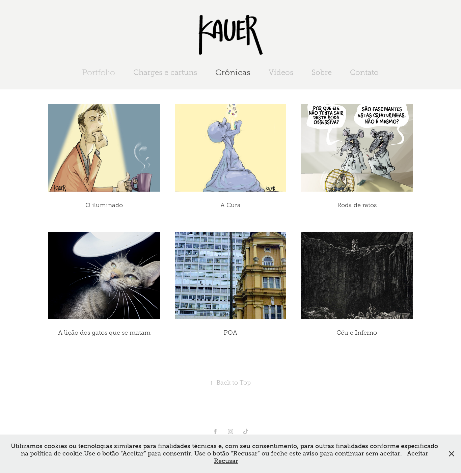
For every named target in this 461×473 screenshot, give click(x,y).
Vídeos (281, 72)
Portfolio (98, 72)
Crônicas (232, 72)
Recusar (226, 460)
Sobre (321, 72)
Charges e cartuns (165, 72)
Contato (364, 72)
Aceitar (417, 453)
